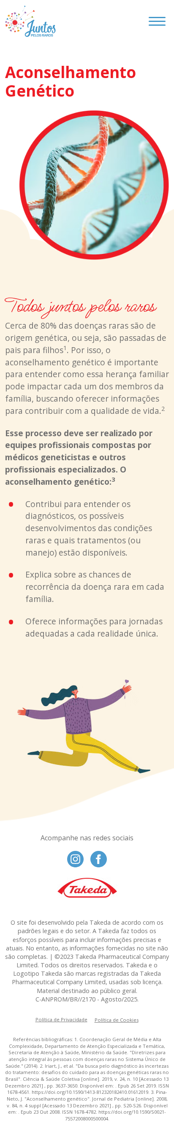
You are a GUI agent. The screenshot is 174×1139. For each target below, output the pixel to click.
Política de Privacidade (61, 1019)
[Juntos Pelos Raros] (30, 21)
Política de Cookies (117, 1020)
